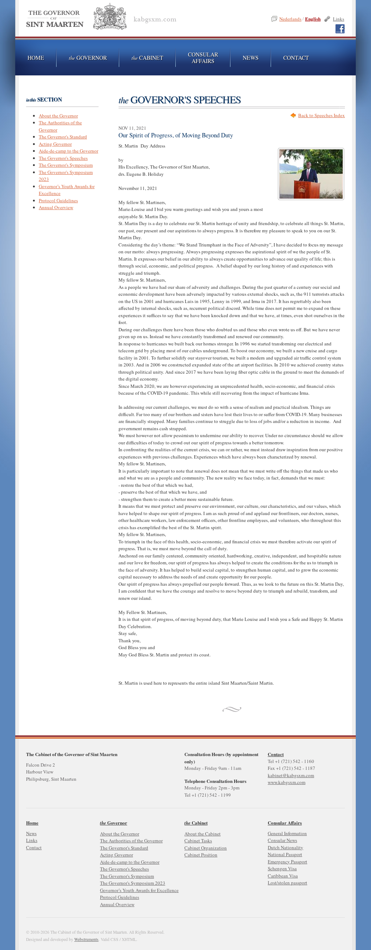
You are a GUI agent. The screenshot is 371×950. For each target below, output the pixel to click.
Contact (276, 754)
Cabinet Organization (205, 848)
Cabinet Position (200, 854)
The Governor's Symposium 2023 (132, 883)
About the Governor (58, 115)
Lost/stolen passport (287, 882)
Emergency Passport (287, 861)
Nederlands (290, 19)
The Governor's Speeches (63, 158)
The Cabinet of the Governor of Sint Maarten (103, 18)
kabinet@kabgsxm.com (291, 775)
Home (32, 822)
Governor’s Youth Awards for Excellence (139, 890)
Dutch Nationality (285, 847)
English (313, 18)
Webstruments (86, 939)
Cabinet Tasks (198, 840)
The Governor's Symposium (66, 165)
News (251, 57)
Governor (88, 57)
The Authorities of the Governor (131, 840)
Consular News (282, 840)
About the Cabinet (202, 833)
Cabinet (147, 57)
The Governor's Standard (63, 136)
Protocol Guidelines (58, 200)
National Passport (285, 854)
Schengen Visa (282, 868)
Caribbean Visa (283, 875)
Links (338, 19)
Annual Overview (56, 207)
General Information (287, 833)
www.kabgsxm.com (286, 782)
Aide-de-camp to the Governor (68, 151)
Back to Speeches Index (321, 115)
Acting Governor (55, 144)
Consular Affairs (203, 58)
